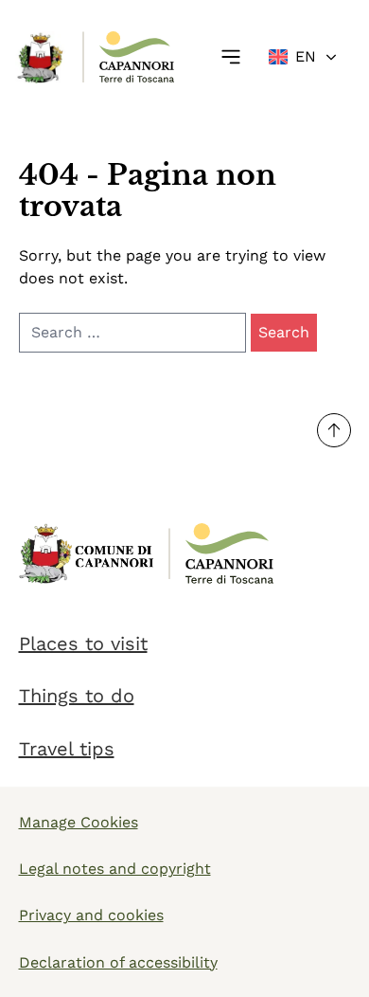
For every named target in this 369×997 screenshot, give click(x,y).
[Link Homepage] (41, 57)
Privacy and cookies (91, 915)
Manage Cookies (78, 822)
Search (283, 332)
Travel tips (66, 748)
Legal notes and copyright (115, 869)
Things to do (76, 695)
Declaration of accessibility (118, 962)
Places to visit (83, 643)
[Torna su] (334, 430)
